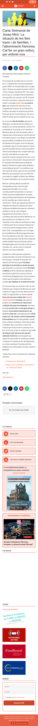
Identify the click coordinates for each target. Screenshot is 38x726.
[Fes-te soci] (7, 433)
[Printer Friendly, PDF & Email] (7, 394)
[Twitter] (9, 1)
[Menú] (2, 6)
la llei (20, 103)
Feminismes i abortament (16, 361)
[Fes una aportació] (7, 442)
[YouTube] (12, 1)
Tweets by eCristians (10, 609)
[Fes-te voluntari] (7, 451)
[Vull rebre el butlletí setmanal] (7, 459)
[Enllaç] (19, 6)
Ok (12, 723)
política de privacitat (18, 697)
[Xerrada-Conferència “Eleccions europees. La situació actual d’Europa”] (19, 520)
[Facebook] (6, 1)
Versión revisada (19, 473)
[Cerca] (34, 6)
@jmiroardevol (7, 377)
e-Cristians (17, 60)
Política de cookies (21, 723)
